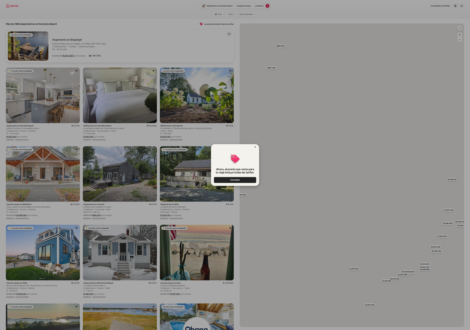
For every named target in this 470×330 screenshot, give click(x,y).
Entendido (235, 180)
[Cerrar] (255, 147)
